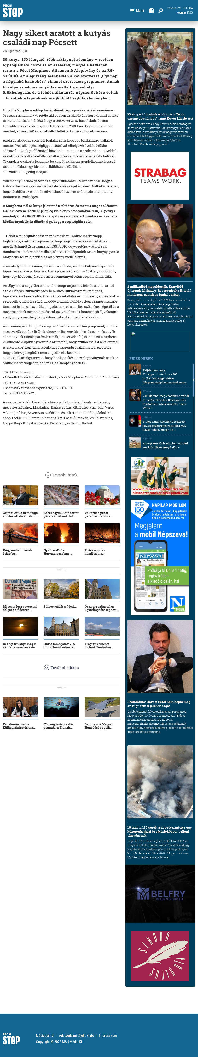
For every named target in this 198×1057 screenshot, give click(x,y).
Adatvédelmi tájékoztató (76, 1035)
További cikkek (65, 667)
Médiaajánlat (45, 1035)
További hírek (65, 475)
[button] (137, 10)
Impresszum (108, 1035)
